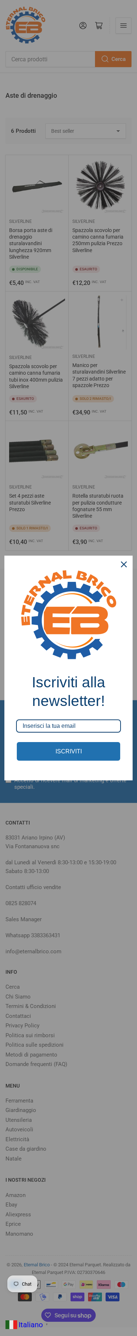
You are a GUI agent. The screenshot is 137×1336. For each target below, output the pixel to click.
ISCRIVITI (69, 751)
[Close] (124, 564)
